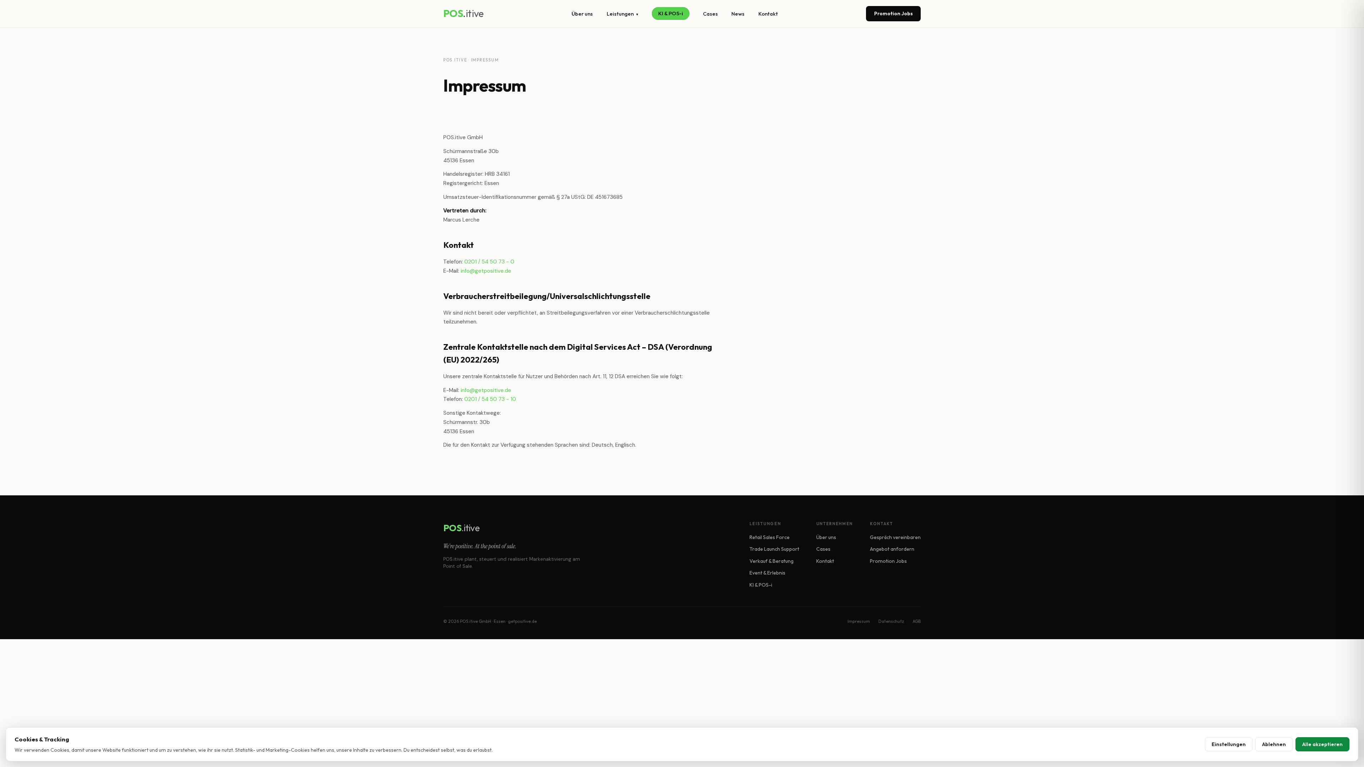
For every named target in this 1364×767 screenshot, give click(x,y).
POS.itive (455, 59)
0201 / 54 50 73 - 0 (489, 261)
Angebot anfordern (892, 549)
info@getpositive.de (486, 270)
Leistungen (622, 13)
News (738, 13)
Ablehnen (1274, 744)
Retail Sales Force (769, 537)
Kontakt (768, 13)
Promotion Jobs (893, 13)
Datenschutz (891, 621)
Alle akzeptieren (1322, 744)
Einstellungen (1229, 744)
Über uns (582, 13)
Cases (710, 13)
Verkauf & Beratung (771, 561)
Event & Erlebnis (767, 573)
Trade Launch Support (774, 549)
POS (463, 13)
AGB (917, 621)
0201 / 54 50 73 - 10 (490, 399)
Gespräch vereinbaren (895, 537)
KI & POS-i (670, 13)
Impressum (859, 621)
